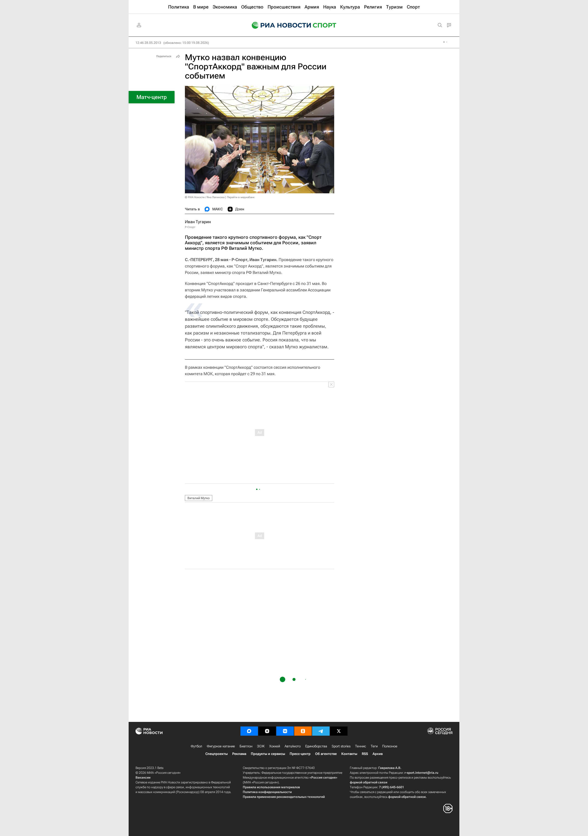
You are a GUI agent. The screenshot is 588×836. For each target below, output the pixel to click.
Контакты (349, 754)
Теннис (360, 746)
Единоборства (316, 746)
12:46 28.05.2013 (148, 43)
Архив (378, 754)
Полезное (389, 746)
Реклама (239, 754)
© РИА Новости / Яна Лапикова (204, 197)
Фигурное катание (221, 746)
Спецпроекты (216, 754)
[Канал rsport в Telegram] (321, 731)
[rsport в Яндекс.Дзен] (267, 731)
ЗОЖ (261, 746)
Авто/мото (293, 746)
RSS (365, 754)
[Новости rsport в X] (339, 731)
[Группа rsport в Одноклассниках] (303, 731)
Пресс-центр (300, 754)
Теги (374, 746)
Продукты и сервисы (268, 754)
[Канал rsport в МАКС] (249, 731)
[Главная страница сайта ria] (278, 25)
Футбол (196, 746)
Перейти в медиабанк (240, 197)
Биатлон (246, 746)
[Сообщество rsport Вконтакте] (285, 731)
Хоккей (274, 746)
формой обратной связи (368, 782)
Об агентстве (326, 754)
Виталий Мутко (198, 498)
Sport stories (341, 746)
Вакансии (143, 777)
